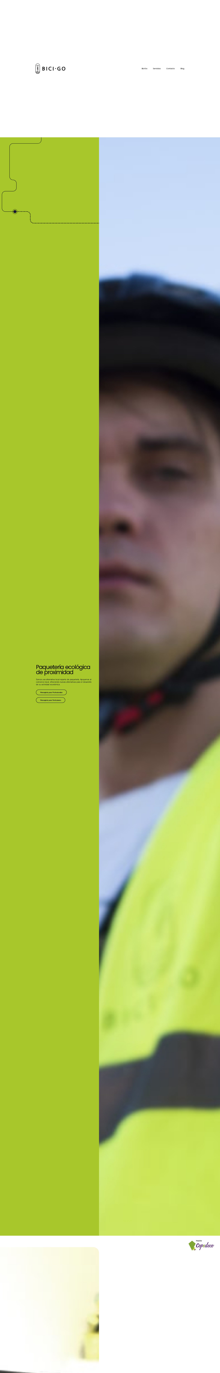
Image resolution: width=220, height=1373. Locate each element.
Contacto (170, 68)
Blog (182, 68)
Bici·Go (144, 68)
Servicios (157, 68)
